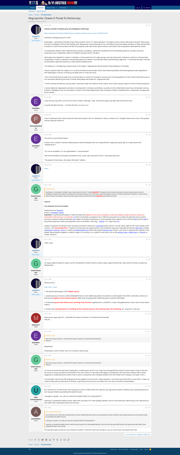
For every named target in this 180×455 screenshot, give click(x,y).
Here (46, 168)
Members (62, 8)
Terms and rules (123, 449)
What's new (51, 8)
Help (141, 449)
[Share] (146, 25)
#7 (149, 239)
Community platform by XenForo (90, 453)
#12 (149, 355)
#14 (149, 407)
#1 (149, 25)
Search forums (41, 11)
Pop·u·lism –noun (50, 287)
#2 (149, 97)
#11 (149, 331)
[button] (56, 8)
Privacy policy (134, 449)
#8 (149, 259)
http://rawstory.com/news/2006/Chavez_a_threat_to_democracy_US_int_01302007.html (76, 33)
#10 (149, 314)
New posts (32, 11)
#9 (149, 279)
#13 (149, 386)
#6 (149, 185)
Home (32, 8)
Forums (40, 8)
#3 (149, 115)
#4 (149, 134)
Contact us (113, 449)
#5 (149, 165)
